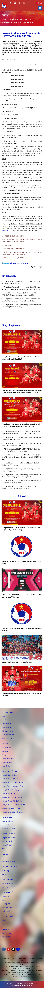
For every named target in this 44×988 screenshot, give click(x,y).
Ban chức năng (6, 727)
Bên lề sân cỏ (7, 892)
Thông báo (23, 19)
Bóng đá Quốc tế (8, 834)
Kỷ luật (4, 874)
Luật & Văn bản (8, 916)
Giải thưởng (5, 871)
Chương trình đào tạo (8, 861)
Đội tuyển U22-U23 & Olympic (11, 790)
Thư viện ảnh (6, 937)
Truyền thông (8, 880)
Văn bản (4, 920)
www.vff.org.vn (6, 230)
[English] (41, 3)
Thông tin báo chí (7, 883)
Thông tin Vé (32, 19)
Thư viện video (6, 933)
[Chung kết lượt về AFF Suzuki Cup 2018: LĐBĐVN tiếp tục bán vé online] (22, 613)
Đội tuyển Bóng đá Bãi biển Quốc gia (13, 812)
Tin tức (32, 65)
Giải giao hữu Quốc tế (8, 828)
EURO (3, 849)
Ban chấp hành (6, 723)
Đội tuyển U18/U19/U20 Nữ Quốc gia (13, 805)
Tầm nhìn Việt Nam (8, 758)
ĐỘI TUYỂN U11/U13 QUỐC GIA (11, 779)
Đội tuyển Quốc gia (9, 771)
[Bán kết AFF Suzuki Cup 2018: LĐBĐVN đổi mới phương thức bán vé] (22, 546)
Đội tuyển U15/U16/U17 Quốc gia (12, 782)
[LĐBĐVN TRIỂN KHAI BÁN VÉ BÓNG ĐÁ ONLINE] (22, 647)
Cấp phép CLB (18, 22)
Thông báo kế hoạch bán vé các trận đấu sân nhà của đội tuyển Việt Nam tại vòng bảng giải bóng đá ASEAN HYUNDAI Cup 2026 (22, 457)
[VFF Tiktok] (19, 3)
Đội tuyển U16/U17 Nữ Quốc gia (12, 801)
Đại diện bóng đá (7, 22)
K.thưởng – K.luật (9, 867)
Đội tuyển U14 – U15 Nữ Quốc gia (12, 797)
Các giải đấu (7, 817)
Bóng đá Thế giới (7, 845)
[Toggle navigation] (40, 8)
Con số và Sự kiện (7, 907)
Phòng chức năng (7, 731)
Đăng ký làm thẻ (7, 887)
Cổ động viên (6, 904)
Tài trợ (6, 19)
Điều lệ (4, 720)
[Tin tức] (2, 19)
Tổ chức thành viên (8, 735)
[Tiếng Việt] (37, 3)
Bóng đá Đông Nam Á (8, 838)
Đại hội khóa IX (28, 22)
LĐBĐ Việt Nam (7, 712)
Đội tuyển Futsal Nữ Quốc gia (11, 808)
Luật (3, 924)
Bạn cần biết (5, 896)
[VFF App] (23, 3)
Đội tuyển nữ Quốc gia (8, 793)
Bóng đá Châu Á (7, 841)
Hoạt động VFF (14, 19)
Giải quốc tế (5, 825)
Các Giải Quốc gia (7, 821)
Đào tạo (5, 854)
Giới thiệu (4, 716)
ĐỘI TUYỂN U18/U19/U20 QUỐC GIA (13, 786)
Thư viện (5, 929)
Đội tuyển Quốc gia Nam (9, 775)
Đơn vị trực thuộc (7, 738)
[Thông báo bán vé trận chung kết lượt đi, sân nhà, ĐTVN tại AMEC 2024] (22, 678)
